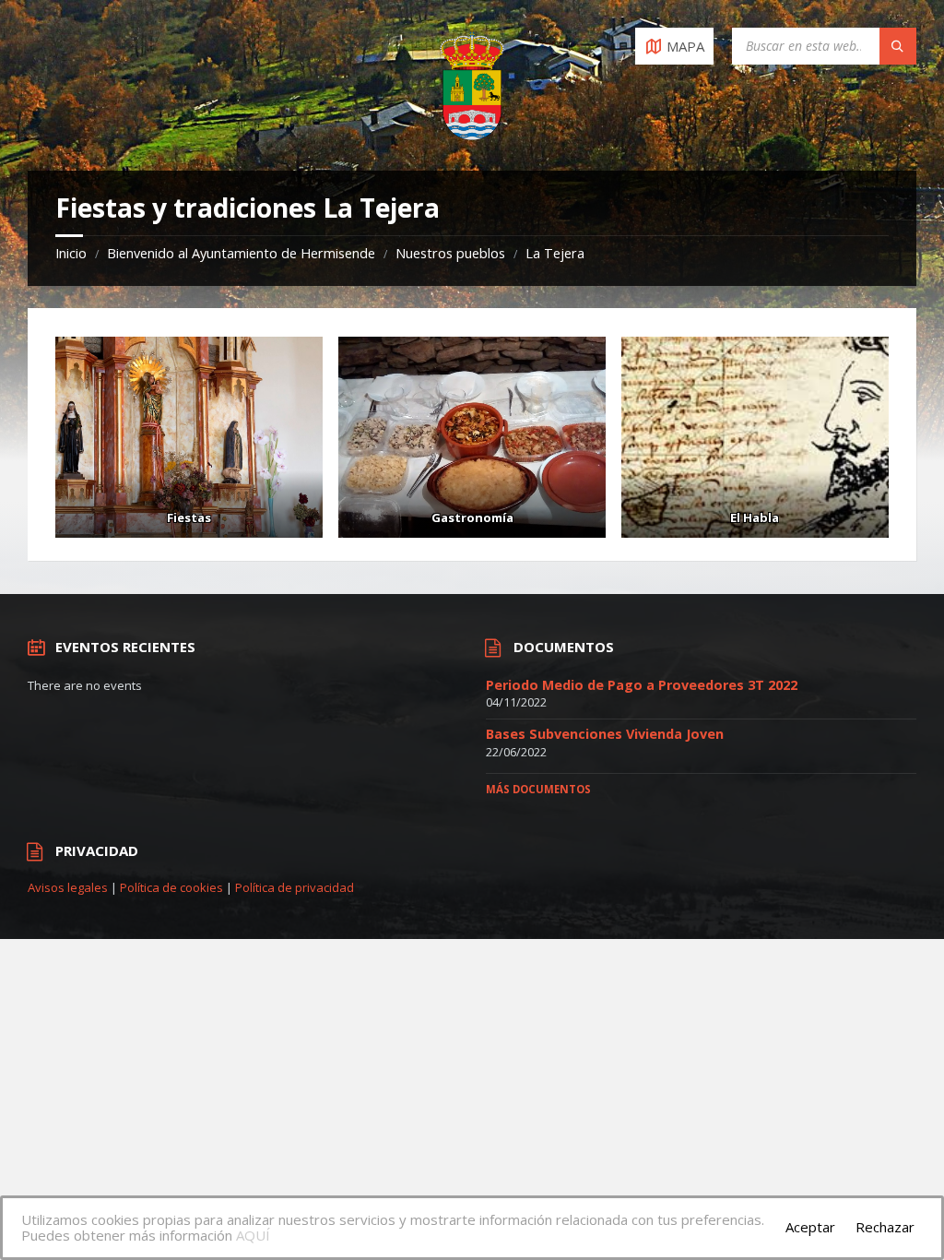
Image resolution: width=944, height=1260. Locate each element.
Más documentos (538, 789)
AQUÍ (253, 1235)
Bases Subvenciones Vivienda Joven (605, 734)
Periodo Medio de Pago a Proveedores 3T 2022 (641, 685)
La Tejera (554, 253)
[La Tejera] (189, 437)
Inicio (71, 253)
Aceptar (810, 1227)
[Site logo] (472, 134)
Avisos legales (68, 887)
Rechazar (885, 1227)
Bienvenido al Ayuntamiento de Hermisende (241, 253)
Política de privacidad (294, 887)
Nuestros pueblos (450, 253)
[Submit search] (897, 46)
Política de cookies (171, 887)
